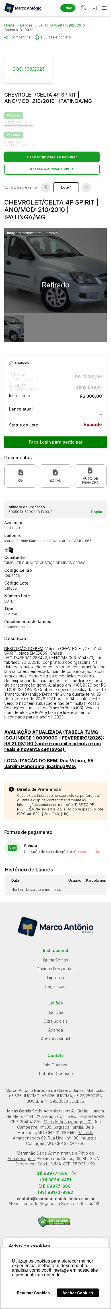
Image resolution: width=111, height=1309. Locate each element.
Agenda (55, 1030)
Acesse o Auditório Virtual (52, 169)
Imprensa (55, 977)
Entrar (68, 8)
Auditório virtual (55, 1038)
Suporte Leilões (54, 1221)
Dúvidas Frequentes (56, 968)
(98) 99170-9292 (55, 1192)
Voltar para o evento (20, 187)
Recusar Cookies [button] (33, 1292)
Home (9, 25)
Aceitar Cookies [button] (77, 1292)
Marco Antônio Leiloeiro (22, 8)
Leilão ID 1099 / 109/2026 (59, 25)
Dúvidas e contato (56, 37)
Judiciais (56, 1012)
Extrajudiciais (55, 1021)
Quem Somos (55, 959)
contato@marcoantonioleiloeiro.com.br (55, 1199)
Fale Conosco (55, 1064)
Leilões (26, 25)
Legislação (55, 986)
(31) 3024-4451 (55, 1180)
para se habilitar (52, 157)
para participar (56, 442)
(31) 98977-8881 (52, 1173)
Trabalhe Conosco (55, 1073)
